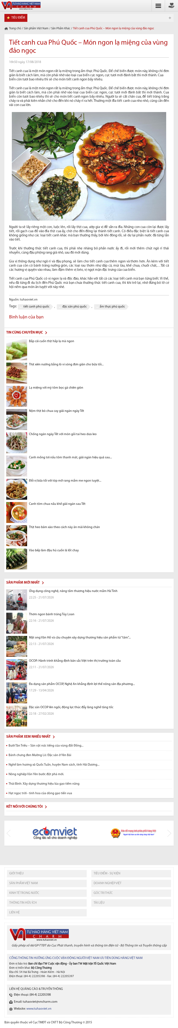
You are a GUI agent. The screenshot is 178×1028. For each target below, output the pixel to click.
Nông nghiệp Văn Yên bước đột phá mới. (36, 774)
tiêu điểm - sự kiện (107, 873)
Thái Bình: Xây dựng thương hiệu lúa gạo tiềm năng (44, 784)
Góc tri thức (103, 893)
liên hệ (14, 912)
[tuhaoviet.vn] (21, 10)
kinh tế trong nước (24, 893)
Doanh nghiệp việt (107, 883)
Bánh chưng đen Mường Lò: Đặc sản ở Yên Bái (40, 755)
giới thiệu (16, 873)
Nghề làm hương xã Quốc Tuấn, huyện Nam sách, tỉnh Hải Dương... (54, 765)
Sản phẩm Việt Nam (36, 28)
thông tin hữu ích (23, 903)
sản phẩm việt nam (23, 883)
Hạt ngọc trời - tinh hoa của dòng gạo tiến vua (40, 793)
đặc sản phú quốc (74, 306)
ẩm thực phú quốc (112, 306)
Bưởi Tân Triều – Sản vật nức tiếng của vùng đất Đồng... (46, 745)
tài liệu (99, 903)
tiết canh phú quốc (36, 306)
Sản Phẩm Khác (60, 28)
